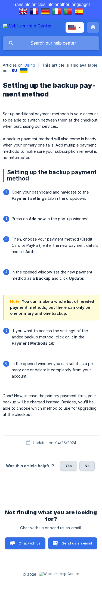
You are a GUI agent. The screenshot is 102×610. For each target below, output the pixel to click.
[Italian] (56, 12)
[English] (23, 12)
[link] (14, 70)
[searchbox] (51, 43)
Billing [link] (29, 65)
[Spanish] (79, 12)
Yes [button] (68, 465)
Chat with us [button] (29, 543)
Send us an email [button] (77, 543)
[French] (34, 12)
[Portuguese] (67, 12)
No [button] (87, 465)
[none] (27, 26)
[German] (45, 12)
